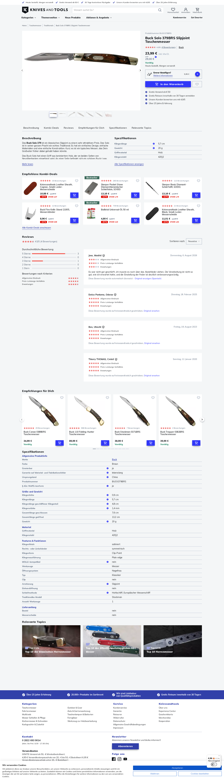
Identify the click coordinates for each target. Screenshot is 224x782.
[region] (81, 75)
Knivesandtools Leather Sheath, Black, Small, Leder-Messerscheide (178, 212)
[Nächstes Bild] (140, 70)
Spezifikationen (118, 127)
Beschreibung (31, 127)
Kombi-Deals (51, 127)
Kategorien (27, 17)
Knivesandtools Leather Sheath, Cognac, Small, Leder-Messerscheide (56, 187)
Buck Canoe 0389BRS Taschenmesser (35, 433)
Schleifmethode (29, 593)
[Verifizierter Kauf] (103, 255)
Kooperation (164, 721)
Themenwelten (49, 17)
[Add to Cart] (74, 195)
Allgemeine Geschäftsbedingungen (129, 724)
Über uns (163, 708)
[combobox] (194, 241)
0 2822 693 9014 (31, 740)
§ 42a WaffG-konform (33, 486)
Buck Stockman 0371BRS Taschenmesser (127, 433)
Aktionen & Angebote (97, 17)
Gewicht (118, 148)
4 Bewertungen (168, 47)
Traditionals (48, 25)
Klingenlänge (120, 143)
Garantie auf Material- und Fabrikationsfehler (44, 473)
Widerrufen (118, 718)
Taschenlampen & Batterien (80, 714)
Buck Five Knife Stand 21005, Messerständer (55, 210)
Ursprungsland (29, 477)
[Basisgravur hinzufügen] (197, 74)
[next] (197, 419)
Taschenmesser (35, 25)
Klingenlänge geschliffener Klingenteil (40, 504)
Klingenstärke (28, 508)
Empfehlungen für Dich (91, 127)
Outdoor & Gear (75, 708)
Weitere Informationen (163, 75)
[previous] (27, 419)
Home (24, 25)
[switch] (214, 764)
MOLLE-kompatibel (31, 562)
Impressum (118, 728)
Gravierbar (27, 468)
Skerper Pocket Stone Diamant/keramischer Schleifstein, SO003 (112, 187)
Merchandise (165, 718)
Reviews (69, 127)
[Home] (45, 9)
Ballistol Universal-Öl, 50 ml (115, 209)
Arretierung (27, 584)
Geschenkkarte (166, 714)
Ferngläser (72, 718)
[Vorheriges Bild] (22, 70)
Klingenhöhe (28, 495)
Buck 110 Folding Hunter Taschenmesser (81, 433)
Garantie (117, 711)
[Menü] (219, 756)
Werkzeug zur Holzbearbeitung (82, 721)
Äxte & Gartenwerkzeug (79, 711)
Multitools (26, 714)
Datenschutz (119, 721)
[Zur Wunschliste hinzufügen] (197, 84)
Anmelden (185, 12)
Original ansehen (152, 311)
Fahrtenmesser (29, 711)
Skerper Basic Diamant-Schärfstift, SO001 (174, 185)
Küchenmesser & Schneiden (35, 721)
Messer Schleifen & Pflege (34, 718)
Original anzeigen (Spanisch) (148, 278)
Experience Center (167, 711)
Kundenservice (120, 708)
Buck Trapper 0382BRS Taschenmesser (172, 433)
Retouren (117, 714)
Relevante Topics (141, 127)
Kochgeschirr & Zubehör (33, 724)
